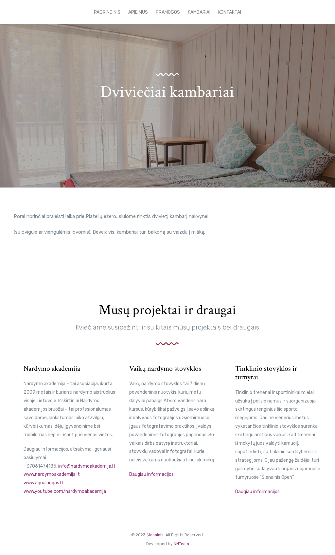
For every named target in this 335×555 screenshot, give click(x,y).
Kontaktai (229, 12)
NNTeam (181, 544)
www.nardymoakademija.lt (52, 474)
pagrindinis (107, 12)
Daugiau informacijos (152, 474)
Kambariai (199, 12)
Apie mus (138, 12)
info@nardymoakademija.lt (86, 466)
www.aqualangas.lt (43, 483)
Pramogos (168, 12)
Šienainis (155, 535)
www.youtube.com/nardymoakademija (65, 491)
